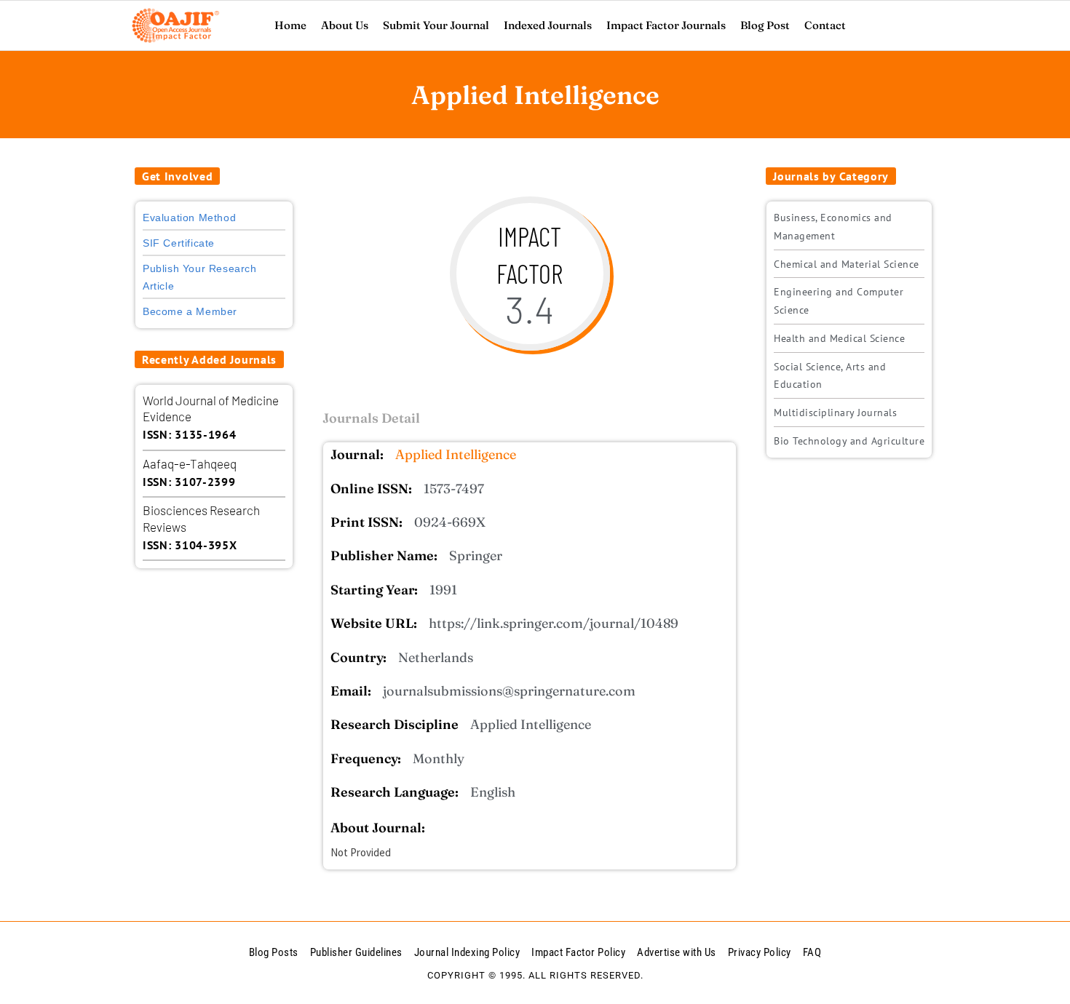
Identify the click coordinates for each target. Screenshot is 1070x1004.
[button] (177, 176)
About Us (344, 25)
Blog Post (765, 25)
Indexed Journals (548, 25)
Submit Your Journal (436, 25)
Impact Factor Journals (666, 25)
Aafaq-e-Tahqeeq (190, 463)
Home (290, 25)
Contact (825, 25)
